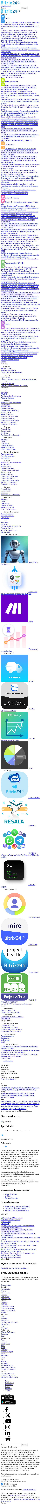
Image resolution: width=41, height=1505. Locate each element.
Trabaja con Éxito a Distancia (15, 1208)
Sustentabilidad (6, 1299)
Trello (3, 1348)
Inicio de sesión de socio (9, 1377)
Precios (3, 362)
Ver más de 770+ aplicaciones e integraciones (16, 1004)
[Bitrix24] (10, 4)
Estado (3, 1312)
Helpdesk (4, 1303)
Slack (3, 1354)
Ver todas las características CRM (12, 77)
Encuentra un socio (7, 1373)
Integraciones (5, 532)
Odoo (3, 1357)
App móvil (4, 1363)
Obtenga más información (19, 1495)
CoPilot (7, 1196)
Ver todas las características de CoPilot (14, 358)
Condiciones (9, 1383)
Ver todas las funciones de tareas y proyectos (16, 140)
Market (3, 1361)
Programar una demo (8, 1310)
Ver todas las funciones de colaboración (14, 194)
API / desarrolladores (8, 1367)
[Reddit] (8, 1441)
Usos (2, 1326)
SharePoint (4, 1355)
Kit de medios (5, 1293)
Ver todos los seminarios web (11, 1257)
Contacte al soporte (7, 1308)
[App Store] (7, 1399)
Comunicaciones (11, 1194)
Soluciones (4, 1320)
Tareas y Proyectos (11, 1198)
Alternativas (5, 1324)
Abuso (7, 1391)
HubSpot (4, 1350)
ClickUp (4, 1342)
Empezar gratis (6, 6)
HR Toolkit (5, 1224)
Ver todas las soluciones (9, 530)
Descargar (4, 1334)
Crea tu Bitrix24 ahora (8, 1079)
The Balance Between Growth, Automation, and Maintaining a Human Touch (17, 1254)
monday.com (5, 1344)
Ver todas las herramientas (10, 360)
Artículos (4, 1318)
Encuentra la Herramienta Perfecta (17, 1210)
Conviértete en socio (8, 1375)
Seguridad (8, 1389)
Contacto (4, 1295)
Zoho (3, 1346)
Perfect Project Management (10, 1220)
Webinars (4, 1305)
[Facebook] (6, 1411)
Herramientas (5, 1289)
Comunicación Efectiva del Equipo (17, 1206)
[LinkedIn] (7, 1435)
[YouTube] (8, 1423)
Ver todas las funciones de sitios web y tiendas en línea (19, 259)
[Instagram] (7, 1429)
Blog (2, 1316)
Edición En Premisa (8, 1332)
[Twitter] (8, 1417)
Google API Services (8, 1369)
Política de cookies (29, 1490)
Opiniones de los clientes (9, 1322)
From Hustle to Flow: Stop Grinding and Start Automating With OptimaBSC (17, 1230)
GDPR (7, 1387)
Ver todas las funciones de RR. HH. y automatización (19, 320)
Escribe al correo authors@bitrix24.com (14, 1268)
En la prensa (5, 1297)
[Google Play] (8, 1404)
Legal (7, 1381)
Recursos (4, 1328)
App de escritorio (7, 1365)
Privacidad (9, 1385)
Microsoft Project (7, 1352)
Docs (2, 1336)
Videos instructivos (7, 1306)
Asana (3, 1340)
